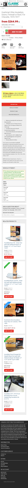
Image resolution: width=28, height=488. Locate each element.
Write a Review (19, 38)
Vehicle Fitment (14, 107)
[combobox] (14, 215)
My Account (3, 472)
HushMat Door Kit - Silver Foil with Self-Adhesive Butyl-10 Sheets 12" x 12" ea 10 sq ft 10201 (13, 245)
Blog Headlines (4, 466)
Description (13, 104)
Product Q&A (14, 111)
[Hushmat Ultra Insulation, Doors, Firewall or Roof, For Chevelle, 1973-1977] (14, 62)
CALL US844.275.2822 (21, 47)
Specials (3, 464)
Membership (4, 478)
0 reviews (11, 38)
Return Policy (4, 445)
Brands (2, 461)
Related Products (14, 114)
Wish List (3, 475)
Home (3, 8)
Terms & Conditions (5, 448)
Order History (4, 473)
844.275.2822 (13, 1)
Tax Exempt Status (5, 446)
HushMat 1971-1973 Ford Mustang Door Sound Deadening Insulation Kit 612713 (12, 396)
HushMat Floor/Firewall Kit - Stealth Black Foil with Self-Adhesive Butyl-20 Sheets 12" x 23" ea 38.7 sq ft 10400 (13, 356)
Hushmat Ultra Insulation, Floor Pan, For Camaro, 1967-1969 (13, 321)
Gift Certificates (4, 463)
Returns (2, 455)
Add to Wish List (7, 40)
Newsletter (3, 477)
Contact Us (21, 1)
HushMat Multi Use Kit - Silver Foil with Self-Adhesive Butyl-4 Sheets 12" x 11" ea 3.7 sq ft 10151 (13, 283)
